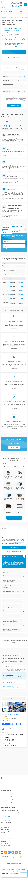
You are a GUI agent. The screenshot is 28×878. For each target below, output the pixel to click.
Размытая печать (6, 294)
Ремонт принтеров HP (6, 802)
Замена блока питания (7, 72)
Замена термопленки (7, 91)
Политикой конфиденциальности (14, 670)
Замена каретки (6, 80)
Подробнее (14, 328)
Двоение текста (6, 290)
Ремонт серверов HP (6, 793)
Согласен (24, 873)
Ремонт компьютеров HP (7, 799)
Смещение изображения (5, 286)
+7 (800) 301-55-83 (17, 2)
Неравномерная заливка (6, 298)
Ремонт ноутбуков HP (6, 796)
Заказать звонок (14, 447)
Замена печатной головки (8, 84)
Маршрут (7, 723)
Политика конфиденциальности (14, 863)
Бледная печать (6, 282)
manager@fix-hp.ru (6, 827)
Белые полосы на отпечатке (6, 303)
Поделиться (2, 852)
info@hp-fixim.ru (5, 823)
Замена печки (5, 87)
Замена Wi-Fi (5, 76)
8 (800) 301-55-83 (5, 820)
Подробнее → (22, 282)
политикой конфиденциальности (16, 249)
